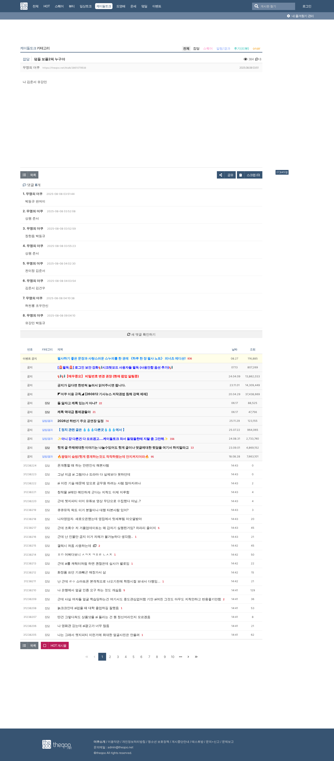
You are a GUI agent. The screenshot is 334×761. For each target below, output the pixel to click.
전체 (186, 48)
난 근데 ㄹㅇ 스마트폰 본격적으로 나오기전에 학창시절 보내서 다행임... (108, 581)
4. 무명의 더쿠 (33, 246)
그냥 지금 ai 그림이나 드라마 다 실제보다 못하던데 (93, 474)
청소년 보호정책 (158, 741)
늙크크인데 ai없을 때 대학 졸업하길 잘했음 (88, 608)
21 (94, 412)
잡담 (196, 48)
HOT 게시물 (58, 645)
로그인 (306, 6)
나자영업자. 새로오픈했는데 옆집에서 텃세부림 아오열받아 (99, 519)
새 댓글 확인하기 (143, 334)
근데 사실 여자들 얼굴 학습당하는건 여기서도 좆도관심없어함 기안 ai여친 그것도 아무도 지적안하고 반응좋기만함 (139, 599)
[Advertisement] (295, 96)
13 (192, 447)
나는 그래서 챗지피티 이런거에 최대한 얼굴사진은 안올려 (98, 635)
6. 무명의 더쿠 (33, 281)
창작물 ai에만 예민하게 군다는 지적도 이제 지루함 (93, 492)
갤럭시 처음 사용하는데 (74, 546)
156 (172, 438)
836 (190, 358)
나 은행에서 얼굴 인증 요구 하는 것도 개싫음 (89, 590)
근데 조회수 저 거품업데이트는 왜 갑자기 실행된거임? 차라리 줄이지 (106, 528)
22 (100, 403)
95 (152, 456)
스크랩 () (253, 175)
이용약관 (114, 741)
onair (256, 48)
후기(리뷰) (241, 48)
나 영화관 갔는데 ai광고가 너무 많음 (83, 626)
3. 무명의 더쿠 (33, 228)
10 (172, 657)
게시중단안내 (180, 741)
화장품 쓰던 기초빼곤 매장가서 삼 (81, 572)
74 (107, 421)
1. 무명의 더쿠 (33, 194)
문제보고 (228, 741)
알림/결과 (223, 48)
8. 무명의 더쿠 (33, 315)
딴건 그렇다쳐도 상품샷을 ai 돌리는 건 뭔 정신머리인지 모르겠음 (103, 617)
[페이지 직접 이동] (180, 657)
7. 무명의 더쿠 (33, 298)
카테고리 (35, 48)
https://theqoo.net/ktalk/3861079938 (64, 67)
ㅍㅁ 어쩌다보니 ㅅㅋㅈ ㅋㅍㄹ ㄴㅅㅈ (84, 554)
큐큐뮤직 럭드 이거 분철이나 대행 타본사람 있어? (93, 510)
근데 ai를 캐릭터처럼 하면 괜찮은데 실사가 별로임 (93, 563)
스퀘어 (208, 48)
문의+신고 (213, 741)
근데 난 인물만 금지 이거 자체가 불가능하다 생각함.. (95, 537)
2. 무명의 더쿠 (33, 211)
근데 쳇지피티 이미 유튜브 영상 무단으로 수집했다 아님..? (99, 501)
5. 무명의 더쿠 (33, 263)
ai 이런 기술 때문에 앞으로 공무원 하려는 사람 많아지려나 (99, 483)
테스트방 (197, 741)
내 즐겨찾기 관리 (302, 16)
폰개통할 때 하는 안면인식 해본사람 (83, 465)
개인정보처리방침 (133, 741)
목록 (33, 175)
